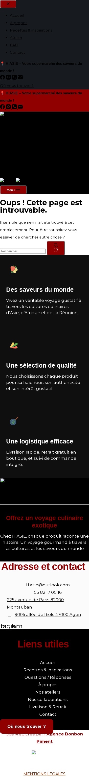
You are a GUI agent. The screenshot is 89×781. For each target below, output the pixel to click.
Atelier (16, 148)
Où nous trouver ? (17, 174)
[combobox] (23, 251)
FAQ (14, 155)
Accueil (17, 126)
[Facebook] (3, 107)
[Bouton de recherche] (56, 248)
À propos (18, 133)
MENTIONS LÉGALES (44, 774)
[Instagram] (9, 107)
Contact (17, 163)
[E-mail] (20, 107)
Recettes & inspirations (31, 141)
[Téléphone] (15, 107)
